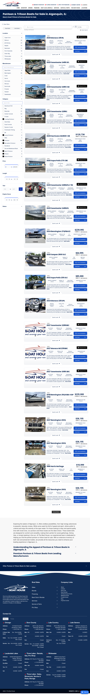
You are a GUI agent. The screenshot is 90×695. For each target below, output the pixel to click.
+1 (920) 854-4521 (39, 629)
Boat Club (63, 590)
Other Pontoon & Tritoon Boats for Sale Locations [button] (19, 566)
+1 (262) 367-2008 (60, 629)
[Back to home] (11, 3)
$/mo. (81, 136)
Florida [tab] (12, 619)
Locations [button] (84, 8)
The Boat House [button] (75, 8)
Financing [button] (36, 8)
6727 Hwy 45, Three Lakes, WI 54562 (37, 659)
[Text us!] (84, 692)
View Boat (77, 51)
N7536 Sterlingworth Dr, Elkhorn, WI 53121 (16, 657)
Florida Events (64, 597)
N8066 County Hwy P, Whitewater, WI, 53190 (59, 657)
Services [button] (56, 8)
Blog (62, 599)
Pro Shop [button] (35, 607)
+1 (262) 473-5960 (60, 660)
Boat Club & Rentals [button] (47, 8)
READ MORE (69, 49)
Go (20, 189)
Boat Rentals (64, 592)
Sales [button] (33, 587)
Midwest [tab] (6, 619)
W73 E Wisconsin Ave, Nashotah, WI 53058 (59, 626)
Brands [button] (30, 8)
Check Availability (81, 47)
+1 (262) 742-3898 (17, 660)
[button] (27, 42)
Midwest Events (65, 595)
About (62, 587)
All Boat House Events (66, 594)
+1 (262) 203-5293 (82, 629)
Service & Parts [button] (65, 8)
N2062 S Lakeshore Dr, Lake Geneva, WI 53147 (81, 626)
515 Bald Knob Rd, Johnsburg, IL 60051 (17, 626)
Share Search (84, 30)
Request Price (83, 37)
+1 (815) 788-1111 (17, 629)
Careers (63, 589)
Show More (56, 512)
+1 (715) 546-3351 (39, 662)
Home (18, 8)
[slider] (4, 164)
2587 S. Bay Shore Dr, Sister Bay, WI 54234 (38, 626)
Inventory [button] (24, 8)
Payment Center (65, 600)
